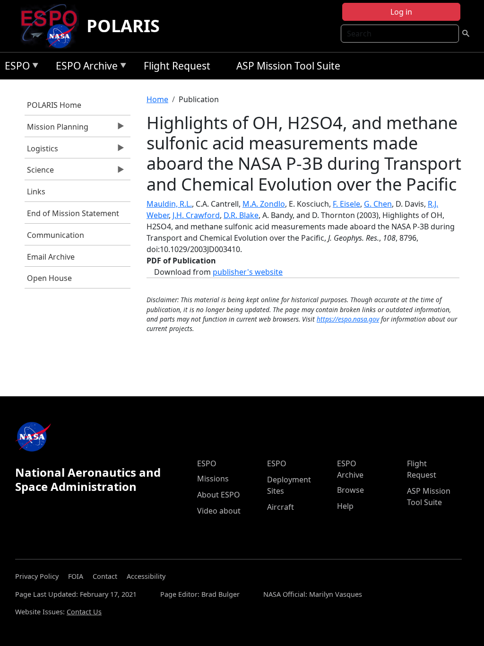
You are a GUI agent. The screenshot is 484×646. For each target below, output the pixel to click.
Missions (213, 478)
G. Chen (378, 204)
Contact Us (84, 611)
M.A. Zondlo (263, 204)
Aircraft (280, 507)
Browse (350, 490)
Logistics (41, 150)
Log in (401, 12)
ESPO (15, 67)
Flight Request (177, 65)
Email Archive (51, 257)
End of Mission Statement (73, 213)
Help (345, 506)
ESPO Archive (84, 67)
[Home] (52, 26)
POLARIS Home (54, 105)
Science (39, 172)
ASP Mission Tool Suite (288, 65)
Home (157, 99)
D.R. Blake (241, 215)
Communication (55, 235)
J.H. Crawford (196, 215)
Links (36, 191)
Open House (49, 278)
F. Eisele (346, 204)
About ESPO (218, 494)
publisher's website (248, 272)
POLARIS (123, 25)
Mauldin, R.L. (169, 204)
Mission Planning (56, 129)
